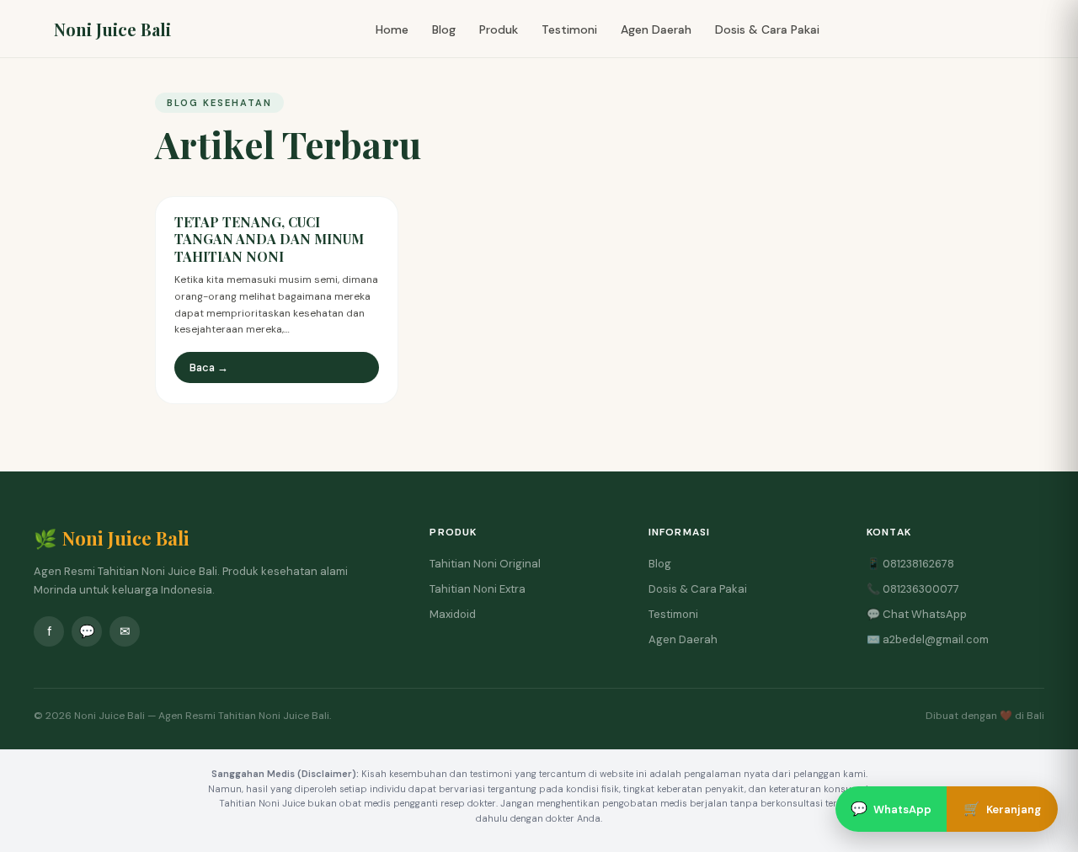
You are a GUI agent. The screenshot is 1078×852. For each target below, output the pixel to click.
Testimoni (569, 29)
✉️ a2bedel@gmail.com (928, 639)
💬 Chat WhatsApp (917, 614)
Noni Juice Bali (112, 29)
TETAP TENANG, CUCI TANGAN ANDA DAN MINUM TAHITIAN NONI (269, 239)
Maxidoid (453, 614)
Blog (444, 29)
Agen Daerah (656, 29)
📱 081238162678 (910, 563)
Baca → (208, 367)
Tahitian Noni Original (485, 563)
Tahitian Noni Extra (478, 589)
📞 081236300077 (913, 589)
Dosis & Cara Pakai (767, 29)
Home (392, 29)
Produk (498, 29)
